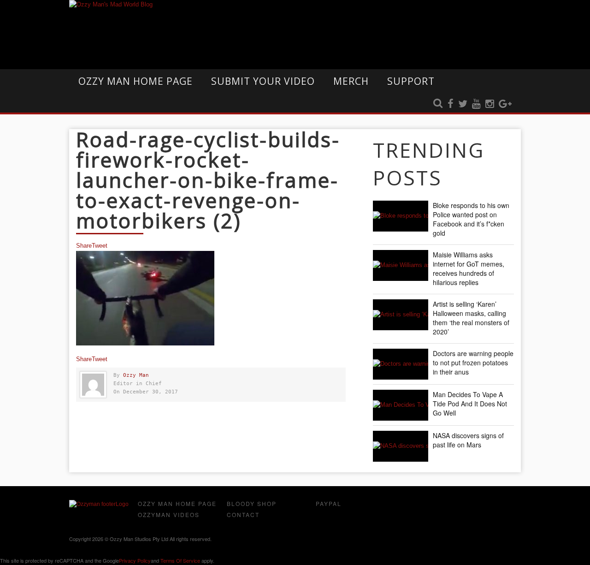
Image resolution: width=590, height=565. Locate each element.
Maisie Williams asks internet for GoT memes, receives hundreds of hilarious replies (468, 268)
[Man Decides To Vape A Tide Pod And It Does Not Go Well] (400, 405)
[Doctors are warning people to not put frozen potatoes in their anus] (400, 364)
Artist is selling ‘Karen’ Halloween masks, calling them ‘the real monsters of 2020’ (471, 317)
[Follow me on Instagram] (489, 104)
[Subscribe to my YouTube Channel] (476, 104)
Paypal (329, 503)
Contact (243, 514)
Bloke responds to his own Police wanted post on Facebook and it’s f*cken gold (471, 219)
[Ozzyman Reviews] (99, 504)
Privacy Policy (135, 560)
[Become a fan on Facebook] (450, 104)
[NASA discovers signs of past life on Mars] (400, 446)
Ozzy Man (136, 375)
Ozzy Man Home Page (135, 81)
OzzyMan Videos (169, 514)
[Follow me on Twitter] (463, 104)
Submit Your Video (263, 81)
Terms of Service (180, 560)
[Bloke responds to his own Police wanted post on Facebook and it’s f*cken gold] (400, 216)
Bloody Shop (252, 503)
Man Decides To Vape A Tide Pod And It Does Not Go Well (470, 403)
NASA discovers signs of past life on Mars (468, 440)
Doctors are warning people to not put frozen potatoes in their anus (473, 362)
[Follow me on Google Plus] (505, 104)
